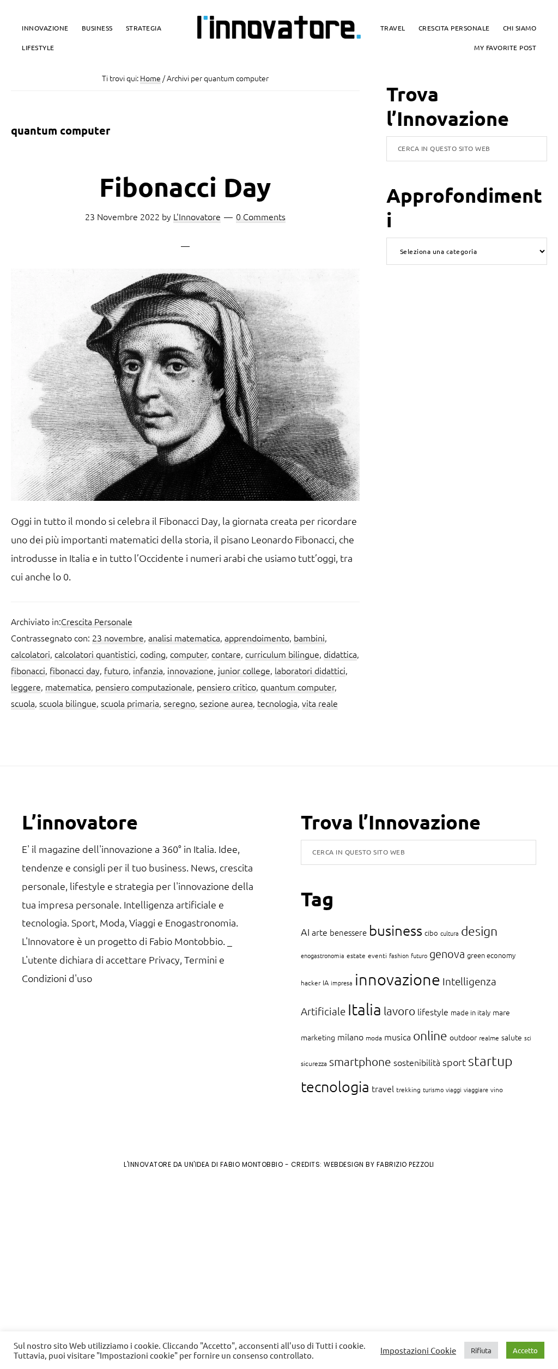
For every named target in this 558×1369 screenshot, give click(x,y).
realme (489, 1037)
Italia (364, 1009)
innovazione (190, 670)
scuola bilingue (67, 703)
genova (447, 953)
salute (511, 1037)
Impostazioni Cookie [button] (418, 1350)
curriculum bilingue (282, 654)
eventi (377, 955)
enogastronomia (322, 955)
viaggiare (476, 1089)
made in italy (470, 1012)
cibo (431, 933)
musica (397, 1037)
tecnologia (277, 703)
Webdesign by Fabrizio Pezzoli (379, 1164)
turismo (433, 1089)
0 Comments (261, 216)
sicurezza (314, 1063)
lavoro (399, 1010)
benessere (348, 932)
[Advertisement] (98, 1267)
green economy (491, 955)
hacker (310, 982)
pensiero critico (226, 687)
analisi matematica (184, 638)
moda (374, 1037)
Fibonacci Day (185, 186)
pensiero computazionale (143, 687)
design (479, 930)
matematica (68, 687)
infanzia (148, 670)
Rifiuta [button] (481, 1350)
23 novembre (118, 638)
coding (153, 654)
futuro (116, 670)
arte (319, 932)
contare (226, 654)
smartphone (360, 1061)
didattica (340, 654)
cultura (449, 933)
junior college (244, 670)
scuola (23, 703)
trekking (408, 1089)
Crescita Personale (96, 621)
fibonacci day (75, 670)
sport (454, 1062)
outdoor (463, 1037)
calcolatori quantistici (95, 654)
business (395, 930)
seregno (179, 703)
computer (188, 654)
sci (527, 1037)
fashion (399, 955)
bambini (309, 638)
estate (356, 955)
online (430, 1035)
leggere (26, 687)
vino (496, 1089)
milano (350, 1037)
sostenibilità (416, 1062)
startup (490, 1060)
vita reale (320, 703)
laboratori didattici (310, 670)
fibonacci (28, 670)
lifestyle (432, 1011)
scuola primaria (130, 703)
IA (326, 982)
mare (501, 1012)
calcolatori (30, 654)
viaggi (454, 1089)
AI (305, 931)
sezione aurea (226, 703)
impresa (342, 982)
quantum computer (297, 687)
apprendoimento (257, 638)
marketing (318, 1037)
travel (383, 1088)
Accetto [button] (525, 1350)
